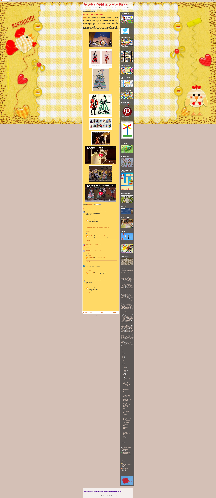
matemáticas (124, 325)
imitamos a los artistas (126, 307)
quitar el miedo (128, 335)
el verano (123, 298)
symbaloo (130, 341)
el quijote (123, 296)
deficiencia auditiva (125, 288)
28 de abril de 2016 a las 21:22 (101, 287)
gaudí (130, 303)
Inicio (102, 312)
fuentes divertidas (125, 303)
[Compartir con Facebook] (99, 204)
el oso (133, 295)
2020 (123, 359)
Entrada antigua (115, 312)
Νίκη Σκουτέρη (88, 244)
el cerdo (123, 294)
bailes (88, 205)
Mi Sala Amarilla (125, 463)
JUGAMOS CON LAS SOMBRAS (126, 430)
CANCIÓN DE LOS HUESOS (126, 408)
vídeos (132, 343)
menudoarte (131, 326)
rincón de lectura (129, 338)
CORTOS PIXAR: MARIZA (125, 417)
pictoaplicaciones (128, 332)
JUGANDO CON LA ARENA (126, 423)
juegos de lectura (127, 311)
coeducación (129, 280)
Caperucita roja (123, 278)
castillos (122, 279)
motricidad (130, 327)
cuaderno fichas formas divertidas (126, 285)
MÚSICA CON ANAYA (126, 403)
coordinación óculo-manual (126, 284)
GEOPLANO (125, 432)
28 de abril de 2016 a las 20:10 (94, 265)
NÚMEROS (124, 391)
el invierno (122, 295)
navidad (131, 328)
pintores (94, 205)
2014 (123, 442)
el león (127, 295)
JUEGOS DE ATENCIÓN (127, 395)
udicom (125, 343)
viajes (128, 343)
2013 (123, 443)
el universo (131, 297)
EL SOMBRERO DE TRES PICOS (126, 387)
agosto (124, 371)
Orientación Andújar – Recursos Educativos (126, 453)
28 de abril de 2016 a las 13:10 (104, 227)
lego (127, 318)
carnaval (130, 278)
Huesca (130, 306)
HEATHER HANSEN (126, 398)
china (126, 279)
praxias (122, 334)
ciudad (122, 280)
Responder (88, 215)
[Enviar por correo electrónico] (96, 204)
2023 (123, 354)
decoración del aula (130, 287)
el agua (132, 293)
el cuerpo (126, 294)
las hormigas (126, 316)
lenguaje (131, 318)
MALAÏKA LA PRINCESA (125, 449)
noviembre (124, 367)
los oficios (130, 321)
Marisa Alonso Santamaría (90, 211)
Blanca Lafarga (91, 235)
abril (123, 377)
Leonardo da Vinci (125, 319)
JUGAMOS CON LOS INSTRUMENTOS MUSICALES (126, 405)
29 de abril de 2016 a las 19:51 (101, 272)
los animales (128, 320)
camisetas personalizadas (125, 277)
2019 (123, 360)
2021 (123, 357)
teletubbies (130, 342)
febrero (124, 437)
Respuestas (89, 233)
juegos (131, 309)
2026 (123, 350)
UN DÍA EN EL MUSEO (126, 396)
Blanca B (87, 265)
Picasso (91, 205)
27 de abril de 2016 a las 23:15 (101, 211)
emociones (131, 298)
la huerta (130, 314)
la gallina (126, 314)
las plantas (130, 316)
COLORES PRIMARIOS (126, 401)
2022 (123, 356)
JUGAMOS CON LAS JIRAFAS (126, 379)
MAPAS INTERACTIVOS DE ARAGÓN (127, 400)
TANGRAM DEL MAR (126, 420)
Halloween (123, 306)
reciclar (127, 336)
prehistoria (125, 334)
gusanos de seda (129, 305)
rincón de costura (130, 337)
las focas (122, 316)
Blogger (117, 495)
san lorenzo (128, 340)
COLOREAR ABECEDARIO (125, 393)
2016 (123, 364)
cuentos (122, 286)
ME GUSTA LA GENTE (126, 410)
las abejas (131, 315)
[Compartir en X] (98, 204)
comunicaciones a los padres (125, 281)
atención (129, 274)
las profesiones (123, 317)
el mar (130, 295)
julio (123, 373)
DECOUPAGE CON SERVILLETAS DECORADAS (126, 427)
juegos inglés (130, 312)
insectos (122, 308)
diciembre (124, 366)
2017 (123, 363)
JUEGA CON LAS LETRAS (125, 383)
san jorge (122, 340)
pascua (131, 331)
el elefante (131, 294)
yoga (132, 344)
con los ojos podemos (128, 283)
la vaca (124, 315)
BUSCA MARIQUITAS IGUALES (126, 434)
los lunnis (126, 321)
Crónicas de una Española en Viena (92, 227)
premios (130, 334)
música (126, 328)
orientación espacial (130, 330)
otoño (123, 331)
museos (122, 328)
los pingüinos (130, 322)
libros (130, 319)
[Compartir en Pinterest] (100, 204)
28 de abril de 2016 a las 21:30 (101, 235)
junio (124, 374)
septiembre (125, 370)
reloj (131, 336)
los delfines (122, 321)
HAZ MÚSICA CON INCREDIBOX (126, 390)
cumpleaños (123, 287)
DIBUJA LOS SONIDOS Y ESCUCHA (126, 385)
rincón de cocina (123, 337)
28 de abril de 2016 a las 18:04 (97, 244)
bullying (127, 276)
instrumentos (127, 308)
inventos (126, 309)
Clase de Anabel (125, 468)
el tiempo (127, 296)
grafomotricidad (127, 304)
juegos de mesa (123, 312)
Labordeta (127, 315)
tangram (122, 342)
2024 (123, 353)
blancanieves (123, 276)
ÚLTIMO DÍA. (124, 469)
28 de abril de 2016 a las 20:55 (100, 280)
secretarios (126, 341)
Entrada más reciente (87, 312)
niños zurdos (126, 329)
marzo (124, 436)
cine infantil (130, 279)
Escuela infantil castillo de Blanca (105, 4)
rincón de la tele (123, 338)
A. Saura (122, 270)
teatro (126, 342)
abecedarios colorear (129, 270)
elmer (128, 298)
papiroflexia (127, 331)
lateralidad (128, 317)
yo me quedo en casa (126, 344)
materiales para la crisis (125, 326)
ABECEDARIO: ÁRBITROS (125, 414)
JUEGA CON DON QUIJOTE (126, 412)
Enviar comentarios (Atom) (103, 315)
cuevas (130, 286)
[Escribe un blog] (97, 204)
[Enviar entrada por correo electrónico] (94, 204)
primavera (122, 335)
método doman (124, 327)
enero (124, 439)
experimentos (123, 300)
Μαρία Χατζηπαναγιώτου (90, 280)
